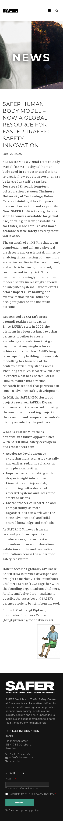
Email (9, 779)
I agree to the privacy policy (32, 794)
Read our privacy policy (24, 810)
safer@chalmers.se (21, 757)
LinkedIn (14, 761)
